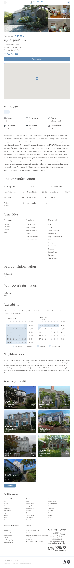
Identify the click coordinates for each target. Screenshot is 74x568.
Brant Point (29, 499)
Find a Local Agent (31, 533)
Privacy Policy (15, 563)
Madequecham (30, 506)
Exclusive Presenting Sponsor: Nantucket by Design (37, 536)
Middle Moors (30, 508)
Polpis (5, 513)
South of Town (30, 515)
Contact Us (29, 539)
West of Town (29, 520)
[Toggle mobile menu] (5, 2)
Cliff (5, 501)
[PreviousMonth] (4, 330)
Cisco (49, 499)
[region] (37, 18)
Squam (50, 515)
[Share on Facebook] (18, 36)
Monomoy (51, 508)
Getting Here (7, 530)
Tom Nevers (29, 517)
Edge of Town (52, 501)
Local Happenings (9, 540)
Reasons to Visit (8, 533)
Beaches (6, 537)
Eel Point (6, 503)
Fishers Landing (30, 503)
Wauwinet (6, 520)
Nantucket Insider (8, 542)
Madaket (6, 506)
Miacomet (50, 506)
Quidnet (50, 513)
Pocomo (50, 510)
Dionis (28, 501)
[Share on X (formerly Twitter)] (23, 36)
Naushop (28, 510)
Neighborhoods (8, 535)
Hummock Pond (52, 503)
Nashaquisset (7, 510)
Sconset (6, 515)
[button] (37, 79)
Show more (10, 485)
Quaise (28, 513)
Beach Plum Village (9, 499)
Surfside (6, 517)
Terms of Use (7, 563)
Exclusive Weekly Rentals (32, 530)
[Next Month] (69, 330)
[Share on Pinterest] (21, 36)
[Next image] (68, 18)
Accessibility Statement (25, 563)
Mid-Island (6, 508)
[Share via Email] (15, 36)
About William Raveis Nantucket (34, 541)
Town (49, 517)
